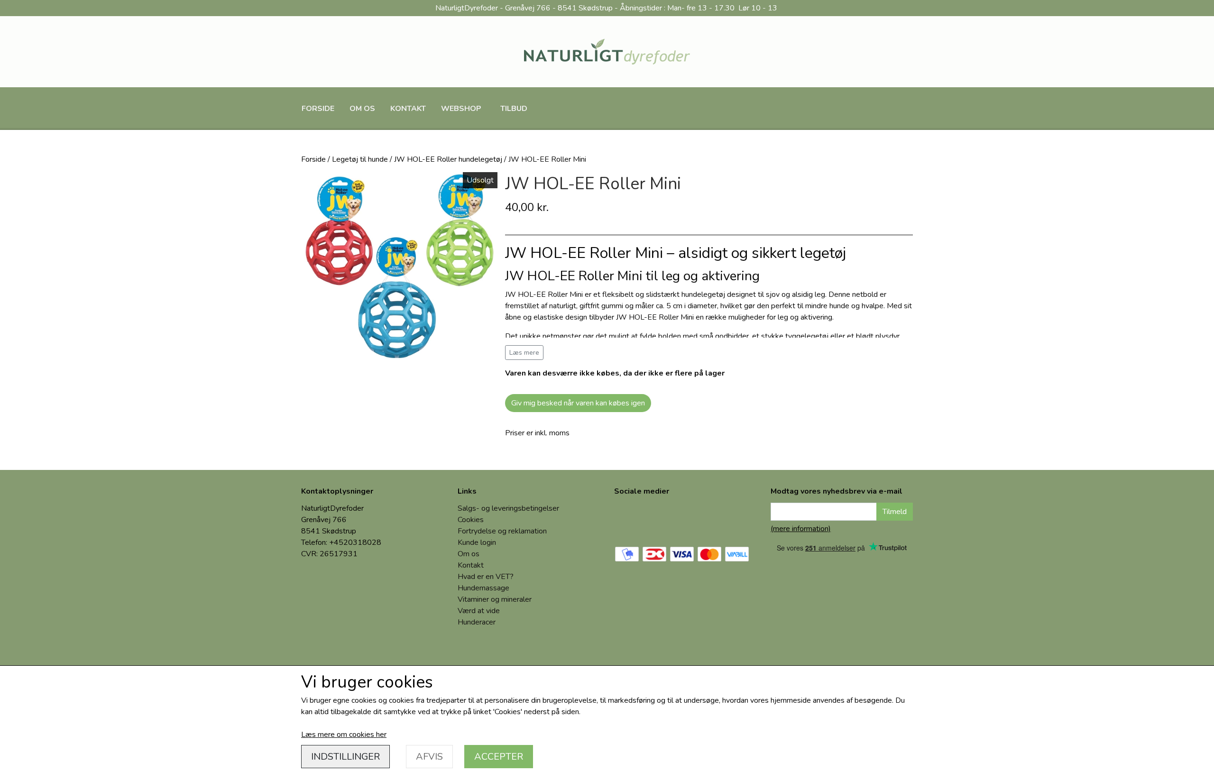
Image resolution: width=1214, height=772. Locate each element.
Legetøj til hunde (360, 159)
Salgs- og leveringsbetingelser (508, 508)
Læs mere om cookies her (343, 734)
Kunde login (477, 542)
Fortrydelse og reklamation (502, 531)
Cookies (471, 520)
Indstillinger (345, 756)
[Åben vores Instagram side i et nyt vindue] (660, 519)
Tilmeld (895, 511)
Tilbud (513, 108)
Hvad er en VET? (486, 576)
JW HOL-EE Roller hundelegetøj (448, 159)
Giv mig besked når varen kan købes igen (578, 403)
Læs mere (524, 352)
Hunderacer (477, 622)
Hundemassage (483, 588)
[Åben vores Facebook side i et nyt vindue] (628, 519)
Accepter (498, 756)
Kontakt (408, 108)
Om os (362, 108)
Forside (318, 108)
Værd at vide (479, 611)
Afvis (429, 756)
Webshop (461, 108)
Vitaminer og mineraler (495, 599)
